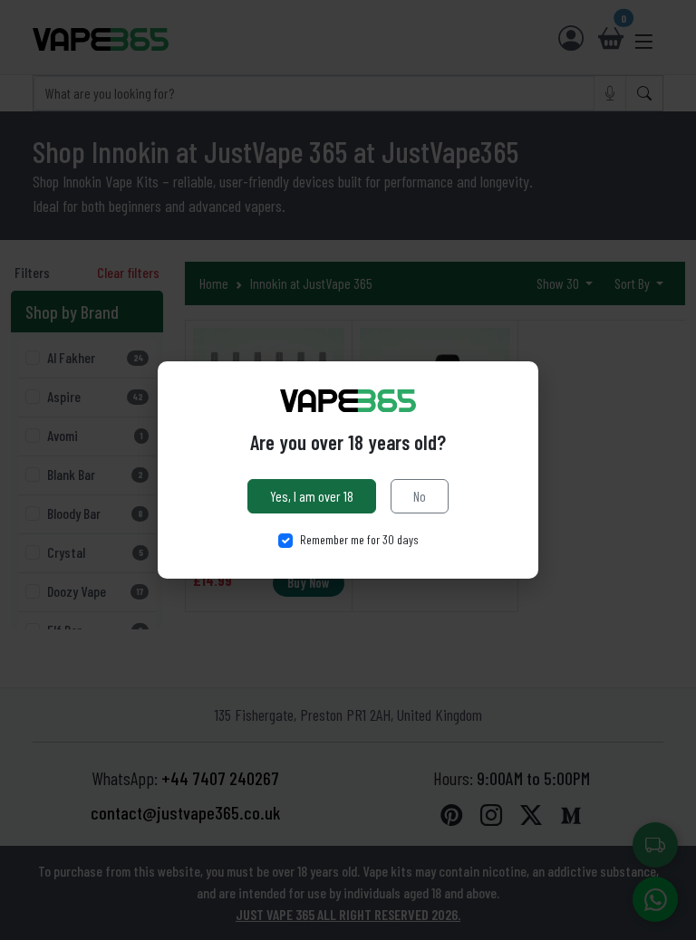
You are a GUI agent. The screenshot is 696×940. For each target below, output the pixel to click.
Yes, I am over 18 (311, 495)
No (419, 495)
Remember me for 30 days (359, 539)
